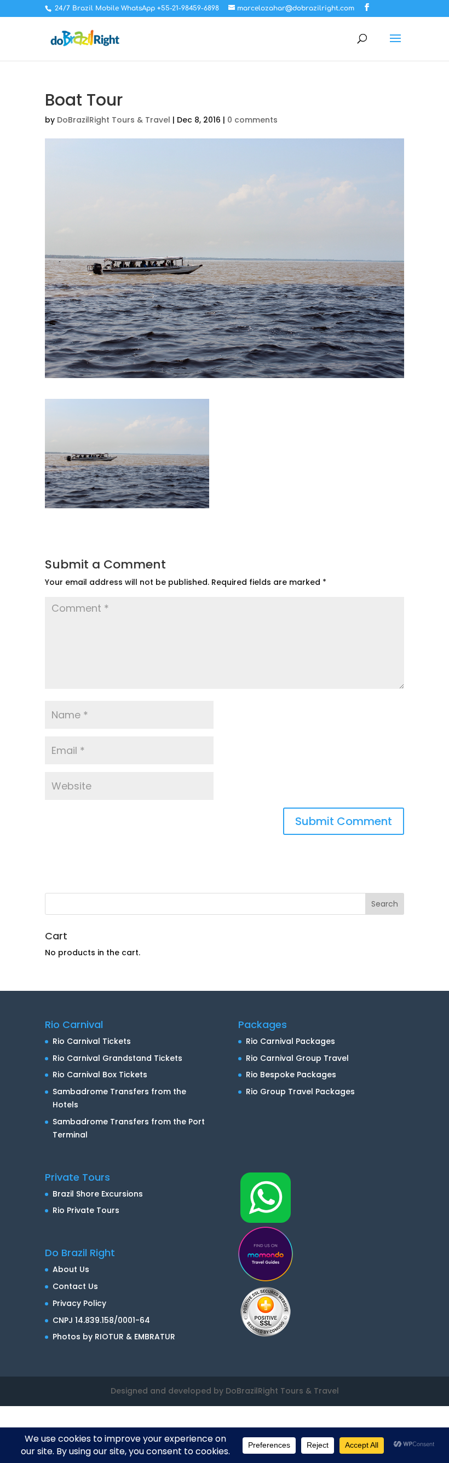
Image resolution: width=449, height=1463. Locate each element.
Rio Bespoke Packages (291, 1074)
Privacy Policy (79, 1303)
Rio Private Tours (86, 1210)
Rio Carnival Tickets (92, 1041)
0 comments (252, 119)
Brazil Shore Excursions (98, 1193)
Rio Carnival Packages (290, 1041)
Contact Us (75, 1286)
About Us (71, 1269)
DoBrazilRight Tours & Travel (113, 119)
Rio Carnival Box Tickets (100, 1074)
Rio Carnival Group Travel (297, 1058)
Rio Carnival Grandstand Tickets (117, 1058)
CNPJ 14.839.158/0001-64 (101, 1320)
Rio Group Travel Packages (300, 1091)
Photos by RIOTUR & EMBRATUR (114, 1336)
